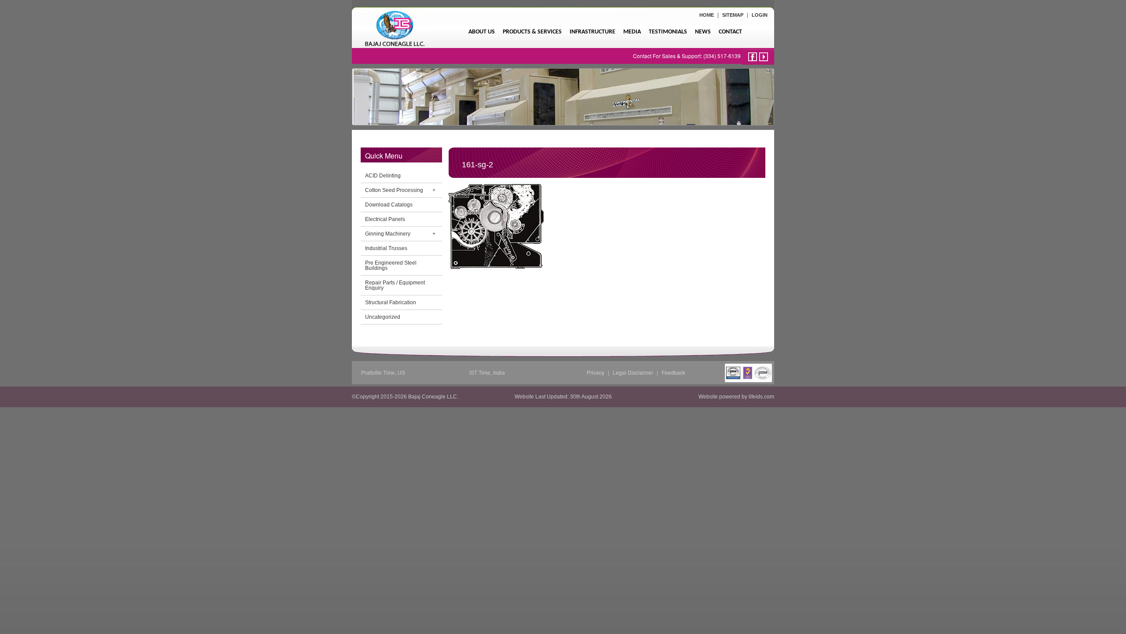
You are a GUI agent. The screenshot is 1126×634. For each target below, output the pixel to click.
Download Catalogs (389, 205)
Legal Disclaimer (633, 372)
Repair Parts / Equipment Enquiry (395, 285)
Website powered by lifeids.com (736, 397)
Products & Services (532, 32)
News (703, 32)
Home (706, 15)
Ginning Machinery (387, 234)
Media (632, 32)
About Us (481, 32)
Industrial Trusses (386, 248)
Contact (730, 32)
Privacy (595, 372)
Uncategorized (382, 317)
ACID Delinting (383, 176)
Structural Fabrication (390, 302)
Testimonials (668, 32)
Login (760, 15)
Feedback (673, 372)
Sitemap (732, 15)
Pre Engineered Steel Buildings (391, 265)
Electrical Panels (385, 219)
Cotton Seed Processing (394, 190)
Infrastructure (592, 32)
